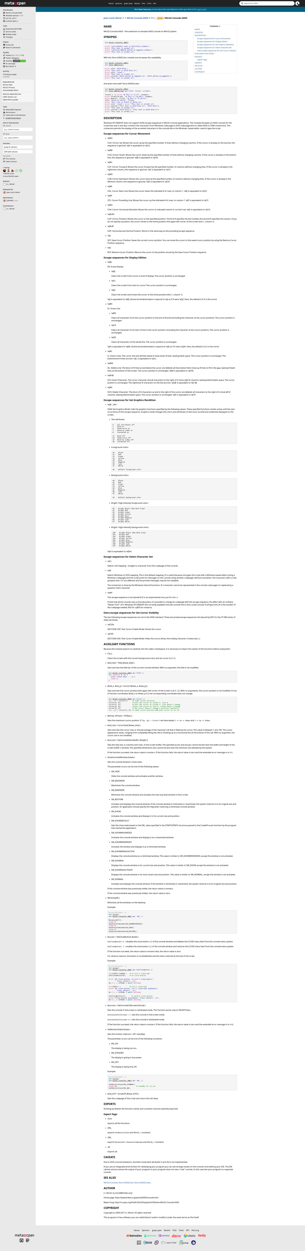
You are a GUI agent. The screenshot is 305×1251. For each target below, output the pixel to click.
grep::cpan (128, 3)
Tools (149, 3)
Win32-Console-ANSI (14, 13)
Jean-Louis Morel (13, 192)
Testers (8, 55)
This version (10, 159)
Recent (137, 3)
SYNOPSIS (199, 32)
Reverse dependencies (12, 94)
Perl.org (195, 1230)
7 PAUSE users (8, 173)
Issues (8, 45)
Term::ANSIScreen (116, 91)
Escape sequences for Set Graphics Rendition (215, 44)
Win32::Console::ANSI (118, 42)
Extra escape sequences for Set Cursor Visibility (216, 50)
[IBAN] (147, 1242)
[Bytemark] (150, 1236)
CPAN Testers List (10, 97)
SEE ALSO (199, 65)
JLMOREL (10, 200)
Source (8, 31)
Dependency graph (10, 99)
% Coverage (10, 63)
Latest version (11, 161)
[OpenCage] (184, 1242)
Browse (9, 34)
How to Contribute (13, 47)
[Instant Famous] (156, 1242)
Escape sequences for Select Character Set (214, 47)
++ (160, 18)
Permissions (10, 112)
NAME (197, 29)
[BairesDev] (134, 1236)
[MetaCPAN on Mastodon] (30, 1242)
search (8, 126)
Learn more (201, 9)
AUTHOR (198, 69)
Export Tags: (202, 59)
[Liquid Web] (169, 1242)
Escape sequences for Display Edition (212, 41)
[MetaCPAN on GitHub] (21, 1242)
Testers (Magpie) (12, 58)
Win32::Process (9, 87)
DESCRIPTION (200, 35)
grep (7, 134)
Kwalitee (9, 61)
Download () (14, 29)
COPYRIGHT (199, 72)
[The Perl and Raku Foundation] (193, 1242)
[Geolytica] (139, 1242)
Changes (9, 37)
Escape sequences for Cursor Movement (213, 38)
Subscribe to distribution (16, 115)
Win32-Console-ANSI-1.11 (140, 18)
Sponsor (118, 3)
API (154, 3)
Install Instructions (13, 118)
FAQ (143, 3)
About (111, 3)
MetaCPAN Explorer (13, 109)
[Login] (297, 3)
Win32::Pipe (7, 85)
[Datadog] (164, 1236)
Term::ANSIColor (116, 65)
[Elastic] (190, 1236)
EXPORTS (198, 56)
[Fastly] (202, 1236)
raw (13, 31)
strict (115, 914)
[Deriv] (176, 1236)
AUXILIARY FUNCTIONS (204, 53)
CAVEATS (198, 62)
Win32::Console (110, 1182)
